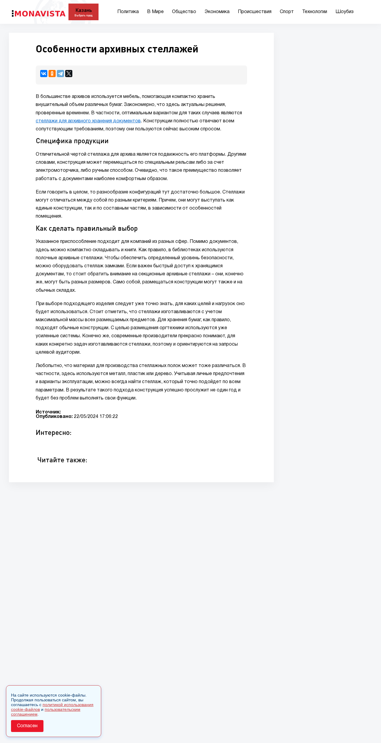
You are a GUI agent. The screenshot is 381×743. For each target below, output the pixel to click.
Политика (128, 12)
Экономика (216, 12)
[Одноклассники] (52, 73)
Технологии (314, 12)
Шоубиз (344, 12)
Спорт (287, 12)
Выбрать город (83, 15)
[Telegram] (60, 73)
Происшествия (254, 12)
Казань (83, 10)
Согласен (27, 726)
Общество (184, 12)
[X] (68, 73)
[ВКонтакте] (43, 73)
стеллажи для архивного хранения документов (88, 121)
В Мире (155, 12)
